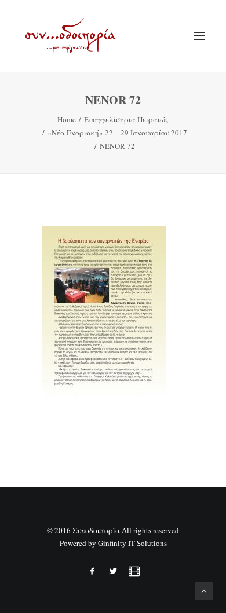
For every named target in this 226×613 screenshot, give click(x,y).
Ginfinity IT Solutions (132, 543)
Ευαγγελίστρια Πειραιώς (126, 119)
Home (66, 119)
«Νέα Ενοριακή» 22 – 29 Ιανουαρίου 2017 (117, 132)
